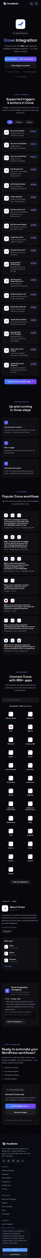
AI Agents (5, 1174)
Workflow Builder (8, 1170)
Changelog (5, 1214)
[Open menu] (36, 4)
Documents (7, 931)
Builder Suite (6, 1185)
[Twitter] (8, 1161)
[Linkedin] (18, 1161)
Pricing (4, 1189)
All (10, 122)
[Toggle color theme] (31, 4)
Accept (15, 1250)
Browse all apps (20, 1112)
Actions (29, 122)
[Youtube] (23, 1161)
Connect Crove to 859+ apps (19, 382)
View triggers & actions (20, 66)
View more (7, 966)
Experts (4, 1203)
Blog (3, 1210)
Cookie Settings (15, 1254)
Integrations (6, 901)
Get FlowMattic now (19, 1106)
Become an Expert (8, 1228)
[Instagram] (13, 1161)
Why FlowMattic (7, 1224)
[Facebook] (4, 1161)
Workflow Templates (9, 1199)
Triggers (19, 122)
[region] (15, 1243)
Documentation (7, 1206)
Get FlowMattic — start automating (19, 59)
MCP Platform (7, 1178)
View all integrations (20, 882)
